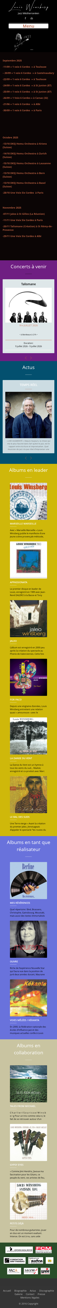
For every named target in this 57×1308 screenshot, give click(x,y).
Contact (30, 1294)
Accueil (7, 1290)
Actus (33, 1290)
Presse (41, 1294)
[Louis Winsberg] (28, 6)
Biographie (20, 1290)
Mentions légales (29, 1297)
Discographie (46, 1290)
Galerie (19, 1294)
